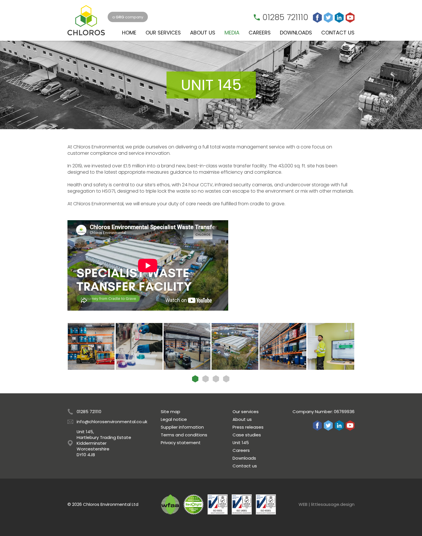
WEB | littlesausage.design (327, 504)
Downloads (296, 32)
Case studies (247, 435)
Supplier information (182, 427)
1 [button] (195, 378)
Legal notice (174, 419)
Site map (170, 412)
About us (242, 419)
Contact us (245, 466)
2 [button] (205, 378)
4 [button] (226, 378)
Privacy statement (181, 443)
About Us (202, 32)
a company (127, 17)
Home (129, 32)
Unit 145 (241, 443)
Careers (260, 32)
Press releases (248, 427)
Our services (246, 412)
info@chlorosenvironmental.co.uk (112, 422)
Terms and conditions (184, 435)
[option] (91, 346)
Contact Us (338, 32)
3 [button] (216, 378)
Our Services (163, 32)
